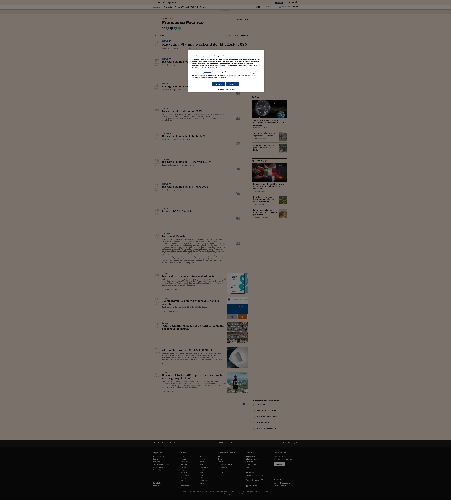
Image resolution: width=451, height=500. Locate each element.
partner (252, 72)
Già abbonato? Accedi (226, 89)
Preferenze (218, 84)
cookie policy (222, 65)
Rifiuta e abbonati (257, 53)
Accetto (232, 84)
